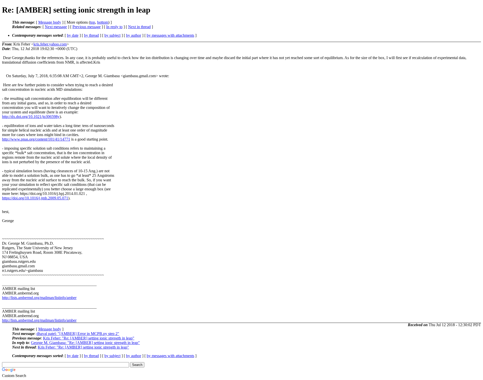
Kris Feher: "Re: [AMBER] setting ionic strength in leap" (88, 338)
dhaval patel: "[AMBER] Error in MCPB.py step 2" (77, 333)
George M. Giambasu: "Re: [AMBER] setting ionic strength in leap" (85, 343)
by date (72, 35)
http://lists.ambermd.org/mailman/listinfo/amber (39, 297)
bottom (102, 22)
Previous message (86, 27)
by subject (112, 35)
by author (133, 35)
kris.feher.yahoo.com (50, 44)
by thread (91, 35)
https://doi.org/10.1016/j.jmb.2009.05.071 (35, 198)
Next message (56, 27)
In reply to (114, 27)
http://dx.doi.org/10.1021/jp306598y (31, 116)
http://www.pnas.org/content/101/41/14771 (36, 139)
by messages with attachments (170, 35)
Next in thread (139, 27)
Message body (49, 22)
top (92, 22)
